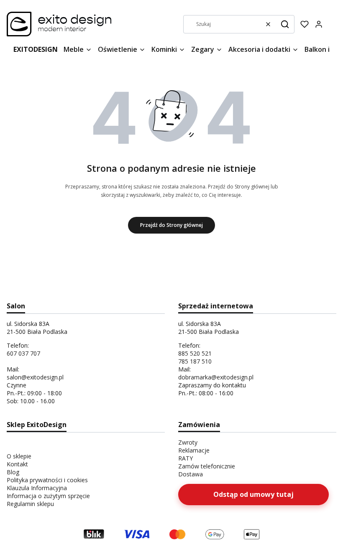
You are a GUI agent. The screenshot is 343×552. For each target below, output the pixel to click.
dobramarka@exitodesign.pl (215, 377)
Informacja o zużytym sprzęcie (48, 496)
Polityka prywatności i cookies (47, 480)
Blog (13, 472)
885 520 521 (195, 353)
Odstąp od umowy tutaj (253, 494)
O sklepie (19, 456)
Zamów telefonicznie (206, 466)
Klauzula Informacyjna (37, 488)
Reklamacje (194, 450)
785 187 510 (195, 361)
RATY (185, 458)
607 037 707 (23, 353)
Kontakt (17, 464)
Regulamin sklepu (30, 504)
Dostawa (190, 474)
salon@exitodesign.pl (35, 377)
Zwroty (187, 442)
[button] (284, 24)
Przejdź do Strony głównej (171, 225)
